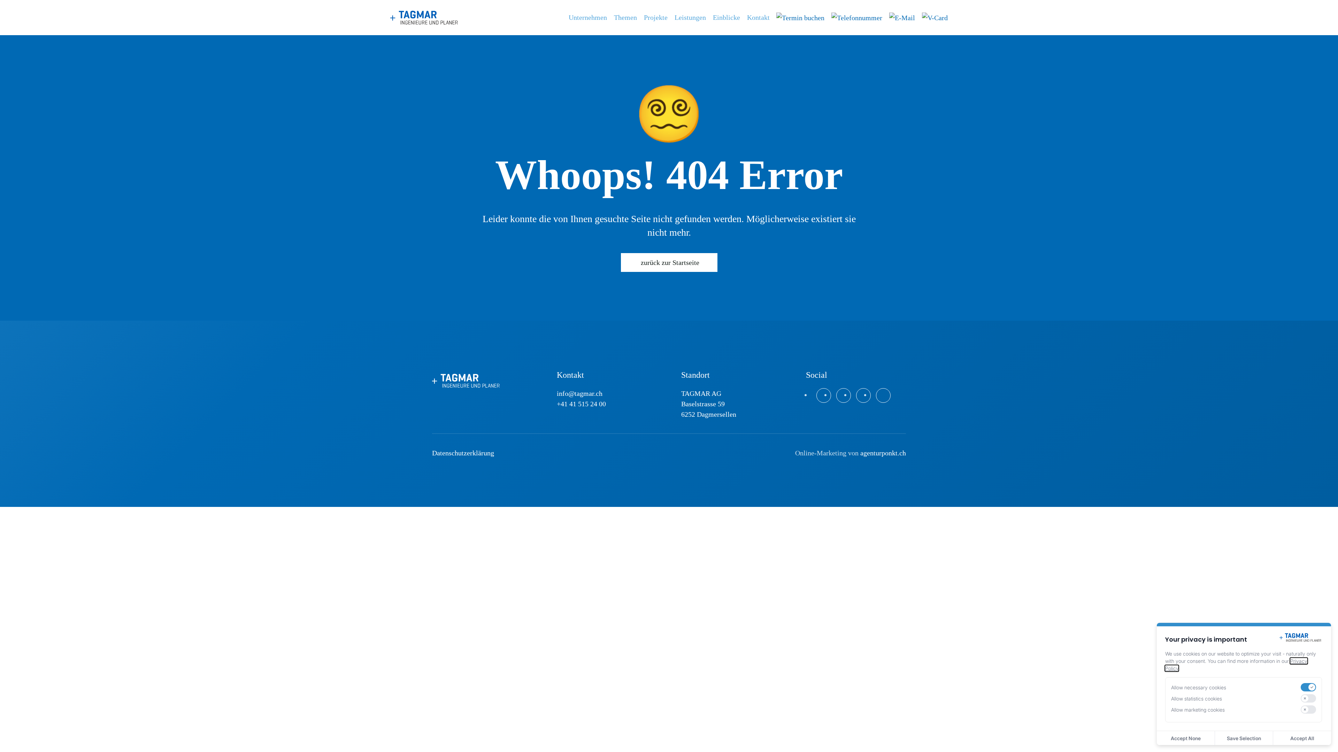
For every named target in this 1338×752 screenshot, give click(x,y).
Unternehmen (588, 17)
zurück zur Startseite (670, 262)
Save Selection (1244, 738)
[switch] (1308, 687)
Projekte (656, 17)
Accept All (1302, 738)
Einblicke (726, 17)
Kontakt (758, 17)
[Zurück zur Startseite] (425, 17)
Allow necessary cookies (1198, 687)
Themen (625, 17)
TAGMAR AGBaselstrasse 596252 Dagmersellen (708, 404)
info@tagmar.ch (579, 393)
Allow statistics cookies (1196, 699)
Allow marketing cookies (1198, 710)
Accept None (1186, 738)
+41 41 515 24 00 (581, 404)
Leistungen (690, 17)
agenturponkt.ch (883, 453)
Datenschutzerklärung (463, 453)
